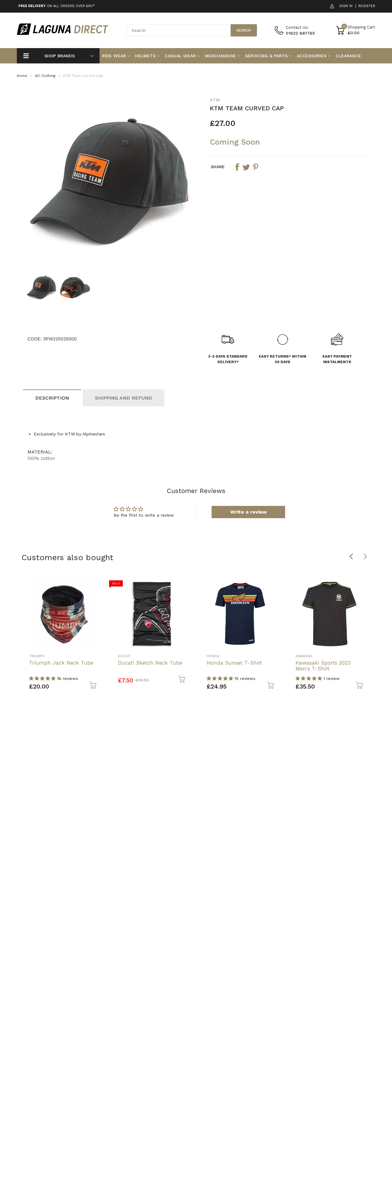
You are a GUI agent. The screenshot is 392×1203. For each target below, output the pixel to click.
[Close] (320, 535)
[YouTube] (267, 633)
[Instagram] (254, 633)
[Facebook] (242, 633)
